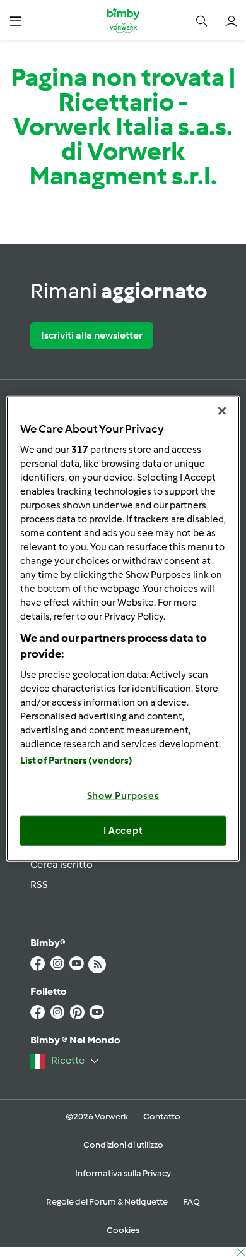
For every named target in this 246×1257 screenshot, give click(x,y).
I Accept (123, 830)
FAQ (191, 1201)
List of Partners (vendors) (76, 760)
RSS (39, 885)
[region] (123, 629)
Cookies (123, 1230)
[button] (15, 20)
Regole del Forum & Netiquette (107, 1201)
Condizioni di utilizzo (123, 1145)
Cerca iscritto (61, 864)
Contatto (161, 1116)
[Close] (222, 411)
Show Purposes (123, 795)
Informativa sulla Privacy (123, 1173)
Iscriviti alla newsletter (92, 335)
